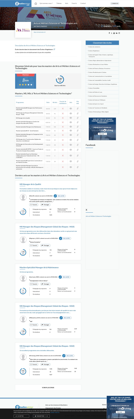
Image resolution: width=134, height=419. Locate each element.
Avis (66, 3)
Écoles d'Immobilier (94, 88)
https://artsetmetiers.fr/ (40, 32)
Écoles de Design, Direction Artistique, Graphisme (103, 84)
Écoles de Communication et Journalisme (100, 76)
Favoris (74, 3)
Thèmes (59, 3)
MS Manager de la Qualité (23, 118)
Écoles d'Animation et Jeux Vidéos (98, 64)
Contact (83, 3)
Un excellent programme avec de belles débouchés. (37, 350)
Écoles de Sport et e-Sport (96, 104)
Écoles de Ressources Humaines (98, 96)
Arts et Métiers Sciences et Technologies (98, 216)
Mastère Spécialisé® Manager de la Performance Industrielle (29, 108)
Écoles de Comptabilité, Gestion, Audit (100, 80)
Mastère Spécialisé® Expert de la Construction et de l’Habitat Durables (29, 161)
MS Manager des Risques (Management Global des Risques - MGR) (29, 113)
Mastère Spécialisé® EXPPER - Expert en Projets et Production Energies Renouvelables (29, 150)
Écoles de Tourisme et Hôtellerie (98, 108)
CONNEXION (114, 3)
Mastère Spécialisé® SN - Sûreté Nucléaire (27, 131)
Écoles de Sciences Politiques (97, 100)
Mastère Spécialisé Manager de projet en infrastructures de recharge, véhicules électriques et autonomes (29, 167)
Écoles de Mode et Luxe (95, 92)
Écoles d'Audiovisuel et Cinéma (97, 72)
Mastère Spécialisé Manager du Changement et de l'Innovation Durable (29, 135)
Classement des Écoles (53, 408)
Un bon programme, (26, 272)
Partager (46, 204)
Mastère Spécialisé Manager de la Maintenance (28, 127)
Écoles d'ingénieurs (94, 50)
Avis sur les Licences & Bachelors (56, 405)
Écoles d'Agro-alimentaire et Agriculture (100, 60)
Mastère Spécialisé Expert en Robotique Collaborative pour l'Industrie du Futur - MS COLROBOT (27, 155)
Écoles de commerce (94, 47)
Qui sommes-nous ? (46, 3)
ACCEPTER (20, 416)
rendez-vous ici (54, 412)
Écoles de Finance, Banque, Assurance (99, 68)
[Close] (132, 416)
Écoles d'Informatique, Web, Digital (98, 112)
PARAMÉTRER (40, 416)
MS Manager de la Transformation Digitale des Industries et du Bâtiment (28, 140)
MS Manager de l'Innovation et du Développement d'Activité (29, 145)
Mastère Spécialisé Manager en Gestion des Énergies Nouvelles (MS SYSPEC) (27, 122)
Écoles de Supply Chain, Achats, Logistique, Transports (101, 55)
